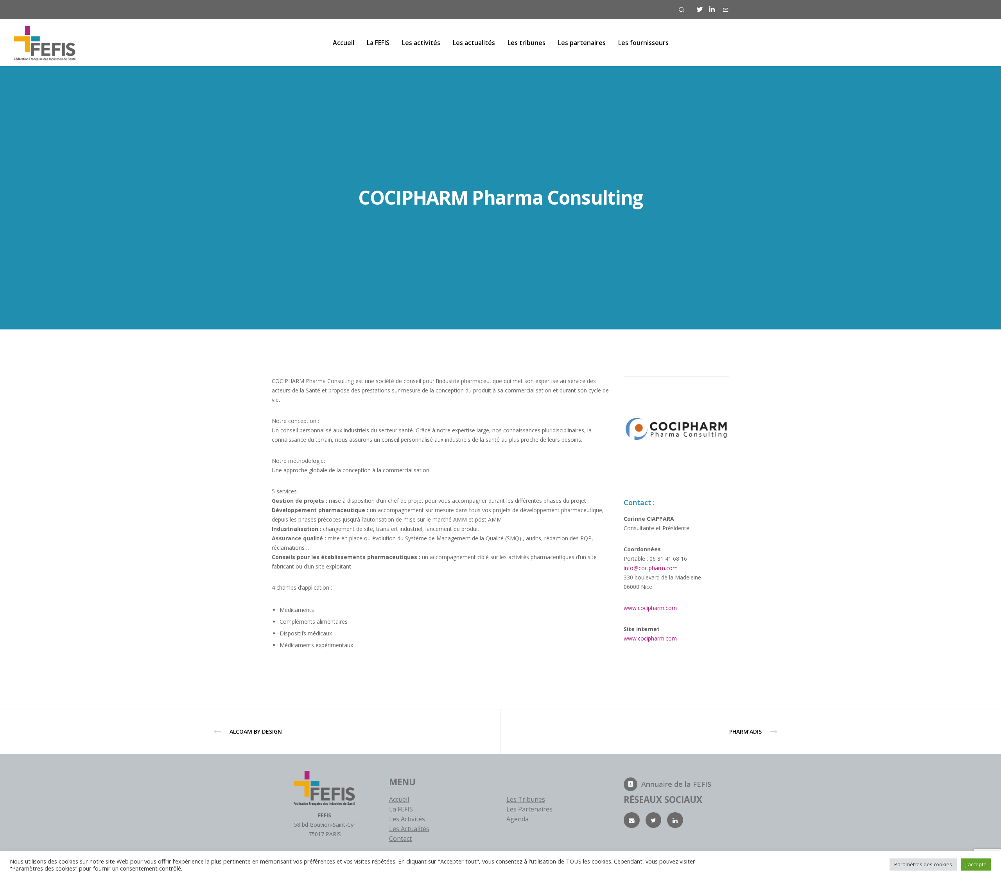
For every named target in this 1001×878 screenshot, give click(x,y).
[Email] (632, 820)
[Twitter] (699, 9)
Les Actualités (409, 828)
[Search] (681, 9)
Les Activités (407, 819)
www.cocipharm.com (650, 608)
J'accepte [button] (976, 864)
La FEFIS (401, 809)
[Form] (725, 9)
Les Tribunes (525, 799)
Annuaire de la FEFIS (676, 784)
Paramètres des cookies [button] (923, 864)
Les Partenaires (529, 809)
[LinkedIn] (712, 9)
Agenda (517, 819)
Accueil (399, 799)
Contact (400, 838)
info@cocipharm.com (651, 568)
